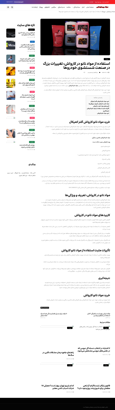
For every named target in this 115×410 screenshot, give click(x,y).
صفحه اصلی (90, 7)
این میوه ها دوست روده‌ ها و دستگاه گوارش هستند (26, 72)
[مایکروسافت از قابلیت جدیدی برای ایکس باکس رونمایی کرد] (10, 45)
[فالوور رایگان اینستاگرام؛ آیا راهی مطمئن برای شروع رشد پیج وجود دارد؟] (93, 372)
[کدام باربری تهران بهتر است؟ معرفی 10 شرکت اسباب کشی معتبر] (57, 372)
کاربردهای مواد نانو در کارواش (101, 106)
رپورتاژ (41, 7)
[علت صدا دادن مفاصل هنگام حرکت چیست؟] (10, 109)
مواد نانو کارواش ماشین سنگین (101, 138)
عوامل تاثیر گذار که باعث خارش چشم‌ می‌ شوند (27, 146)
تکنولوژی (47, 7)
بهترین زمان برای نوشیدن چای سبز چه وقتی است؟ (27, 122)
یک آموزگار (17, 173)
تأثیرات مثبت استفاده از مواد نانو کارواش (98, 108)
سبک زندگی (77, 7)
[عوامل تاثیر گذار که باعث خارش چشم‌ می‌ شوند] (10, 145)
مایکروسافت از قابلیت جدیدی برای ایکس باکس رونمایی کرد (27, 47)
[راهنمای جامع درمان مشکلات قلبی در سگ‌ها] (57, 337)
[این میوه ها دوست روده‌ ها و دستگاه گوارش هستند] (10, 71)
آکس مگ (32, 173)
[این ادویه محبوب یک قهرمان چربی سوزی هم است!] (10, 95)
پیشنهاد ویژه (98, 2)
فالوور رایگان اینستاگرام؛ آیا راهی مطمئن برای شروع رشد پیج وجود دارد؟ (93, 387)
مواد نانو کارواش (73, 86)
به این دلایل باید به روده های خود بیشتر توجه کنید (26, 60)
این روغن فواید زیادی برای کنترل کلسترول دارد (27, 84)
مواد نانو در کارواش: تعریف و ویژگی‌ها (99, 104)
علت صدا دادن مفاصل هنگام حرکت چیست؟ (27, 110)
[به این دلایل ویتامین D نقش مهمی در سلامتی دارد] (10, 133)
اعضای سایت (105, 2)
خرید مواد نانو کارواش (103, 113)
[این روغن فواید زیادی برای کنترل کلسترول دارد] (10, 83)
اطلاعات (91, 2)
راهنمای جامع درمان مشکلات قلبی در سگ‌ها (58, 354)
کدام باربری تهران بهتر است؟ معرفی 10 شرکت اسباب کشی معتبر (57, 387)
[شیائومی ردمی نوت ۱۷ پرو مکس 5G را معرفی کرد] (10, 33)
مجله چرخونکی (110, 12)
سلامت (68, 7)
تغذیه (32, 67)
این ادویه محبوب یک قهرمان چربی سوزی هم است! (27, 97)
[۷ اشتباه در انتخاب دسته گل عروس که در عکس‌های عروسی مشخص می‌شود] (93, 335)
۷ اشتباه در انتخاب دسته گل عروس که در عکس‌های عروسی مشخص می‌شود (94, 349)
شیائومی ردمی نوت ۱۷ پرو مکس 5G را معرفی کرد (26, 34)
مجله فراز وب (25, 173)
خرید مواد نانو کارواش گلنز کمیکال (100, 101)
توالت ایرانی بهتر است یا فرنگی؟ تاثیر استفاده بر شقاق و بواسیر (98, 315)
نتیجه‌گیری (106, 111)
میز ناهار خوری (23, 175)
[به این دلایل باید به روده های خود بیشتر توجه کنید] (10, 59)
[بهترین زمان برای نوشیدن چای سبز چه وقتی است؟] (10, 121)
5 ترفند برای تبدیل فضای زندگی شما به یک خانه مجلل (53, 315)
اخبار (83, 7)
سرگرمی (53, 7)
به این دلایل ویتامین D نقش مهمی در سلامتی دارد (26, 134)
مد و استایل (61, 7)
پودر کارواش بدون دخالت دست (101, 142)
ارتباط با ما (35, 7)
